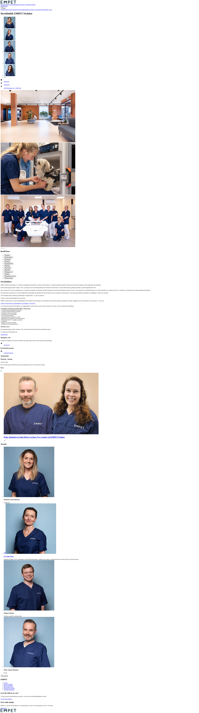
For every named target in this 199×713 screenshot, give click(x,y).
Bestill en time (4, 6)
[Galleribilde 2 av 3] (2, 248)
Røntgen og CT (9, 272)
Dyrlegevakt (10, 4)
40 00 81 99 (7, 84)
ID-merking (8, 267)
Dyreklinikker (4, 4)
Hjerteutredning (9, 278)
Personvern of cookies (9, 688)
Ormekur (8, 261)
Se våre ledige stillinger (6, 699)
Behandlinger (17, 4)
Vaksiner (8, 255)
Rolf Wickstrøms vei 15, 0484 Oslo (12, 88)
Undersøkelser (9, 257)
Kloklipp (7, 265)
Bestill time (6, 81)
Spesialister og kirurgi (10, 276)
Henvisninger (32, 4)
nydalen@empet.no (8, 353)
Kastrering (8, 259)
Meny (4, 8)
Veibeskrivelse (4, 334)
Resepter (8, 270)
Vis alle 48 (5, 676)
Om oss (5, 682)
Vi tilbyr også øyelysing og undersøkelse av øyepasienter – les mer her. (18, 303)
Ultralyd (7, 274)
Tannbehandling (9, 263)
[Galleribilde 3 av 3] (3, 248)
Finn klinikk (4, 708)
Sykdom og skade (24, 4)
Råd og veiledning (8, 685)
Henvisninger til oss (8, 687)
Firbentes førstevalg (5, 9)
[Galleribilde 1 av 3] (1, 248)
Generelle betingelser (9, 689)
